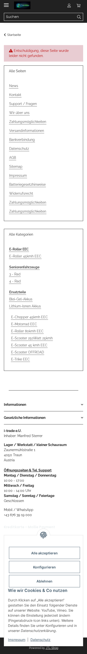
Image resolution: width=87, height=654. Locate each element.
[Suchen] (79, 17)
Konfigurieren (44, 567)
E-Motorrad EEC (24, 324)
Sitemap (15, 166)
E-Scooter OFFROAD (27, 352)
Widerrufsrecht (21, 193)
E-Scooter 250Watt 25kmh (32, 338)
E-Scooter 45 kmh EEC (29, 345)
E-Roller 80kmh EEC (27, 331)
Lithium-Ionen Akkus (25, 306)
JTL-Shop (52, 648)
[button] (69, 5)
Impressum (16, 640)
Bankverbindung (22, 140)
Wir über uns (19, 113)
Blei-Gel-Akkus (20, 299)
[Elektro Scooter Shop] (22, 5)
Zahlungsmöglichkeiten (27, 122)
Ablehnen (44, 581)
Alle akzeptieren (44, 553)
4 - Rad (15, 281)
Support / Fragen (23, 104)
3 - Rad (15, 274)
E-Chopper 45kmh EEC (29, 317)
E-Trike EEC (20, 359)
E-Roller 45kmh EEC (25, 256)
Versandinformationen (26, 131)
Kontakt (15, 95)
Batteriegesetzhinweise (27, 184)
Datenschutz (40, 640)
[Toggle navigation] (6, 3)
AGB (12, 158)
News (13, 86)
